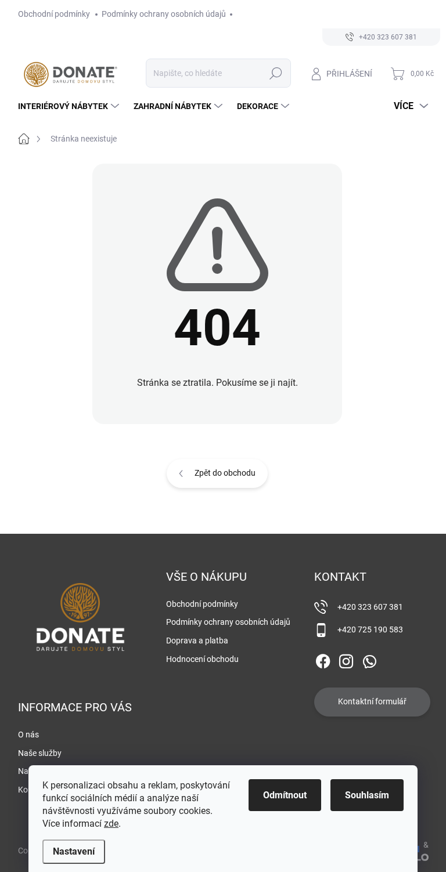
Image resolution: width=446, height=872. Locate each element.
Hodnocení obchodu (202, 659)
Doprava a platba (197, 640)
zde (111, 823)
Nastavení (74, 851)
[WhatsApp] (369, 659)
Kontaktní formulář (372, 701)
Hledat (275, 73)
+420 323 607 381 (370, 607)
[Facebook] (323, 659)
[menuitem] (70, 106)
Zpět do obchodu (225, 472)
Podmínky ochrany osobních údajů (164, 14)
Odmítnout (285, 795)
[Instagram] (346, 659)
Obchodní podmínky (54, 14)
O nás (28, 734)
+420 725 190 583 (370, 629)
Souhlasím (367, 795)
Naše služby (40, 753)
